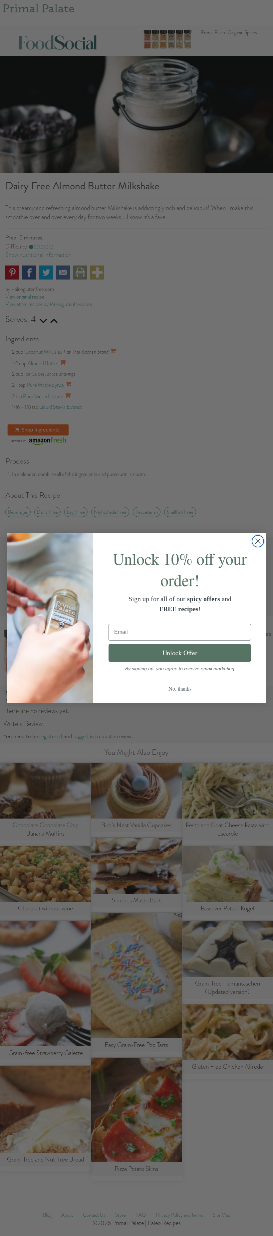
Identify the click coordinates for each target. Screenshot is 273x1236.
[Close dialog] (258, 541)
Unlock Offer (179, 652)
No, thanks (179, 688)
